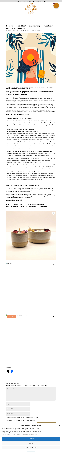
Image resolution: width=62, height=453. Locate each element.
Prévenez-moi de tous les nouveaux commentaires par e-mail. (23, 417)
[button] (59, 425)
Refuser (31, 443)
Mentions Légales (31, 451)
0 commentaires (39, 30)
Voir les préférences (31, 447)
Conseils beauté (30, 30)
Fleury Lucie (11, 30)
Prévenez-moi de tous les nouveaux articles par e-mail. (21, 420)
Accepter (31, 438)
